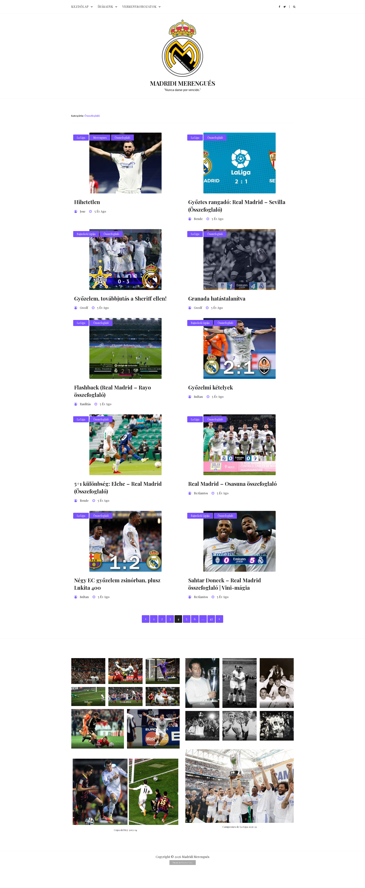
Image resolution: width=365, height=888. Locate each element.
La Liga (81, 137)
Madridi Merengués (182, 83)
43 (211, 619)
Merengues (100, 137)
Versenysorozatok (139, 7)
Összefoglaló (122, 137)
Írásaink (105, 7)
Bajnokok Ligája (86, 234)
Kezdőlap (80, 7)
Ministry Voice (187, 862)
